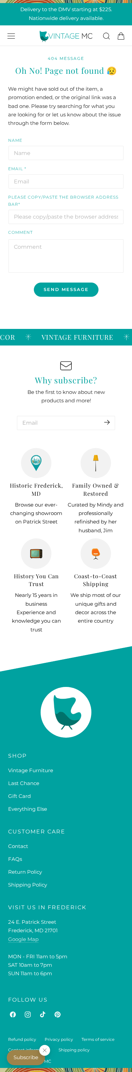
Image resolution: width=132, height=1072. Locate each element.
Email (17, 168)
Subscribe (26, 1057)
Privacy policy (59, 1039)
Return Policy (25, 872)
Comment (20, 232)
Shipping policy (74, 1049)
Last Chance (23, 783)
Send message (66, 289)
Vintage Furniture (30, 770)
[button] (11, 36)
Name (15, 140)
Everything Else (27, 809)
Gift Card (19, 796)
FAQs (15, 859)
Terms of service (98, 1039)
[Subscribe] (106, 422)
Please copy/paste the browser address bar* (63, 200)
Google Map (23, 939)
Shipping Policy (27, 885)
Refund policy (22, 1039)
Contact (18, 846)
